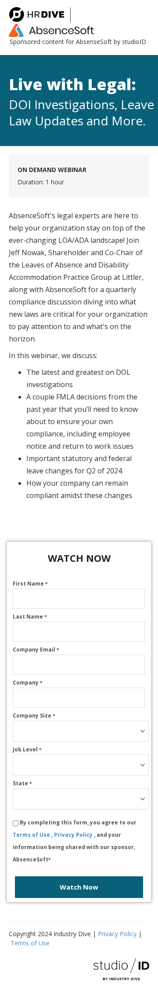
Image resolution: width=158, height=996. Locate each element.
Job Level (27, 749)
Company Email (36, 649)
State (22, 783)
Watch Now (79, 886)
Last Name (30, 616)
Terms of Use (32, 835)
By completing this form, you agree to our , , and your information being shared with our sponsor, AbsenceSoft (74, 841)
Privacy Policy (74, 835)
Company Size (34, 715)
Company (28, 682)
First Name (30, 583)
